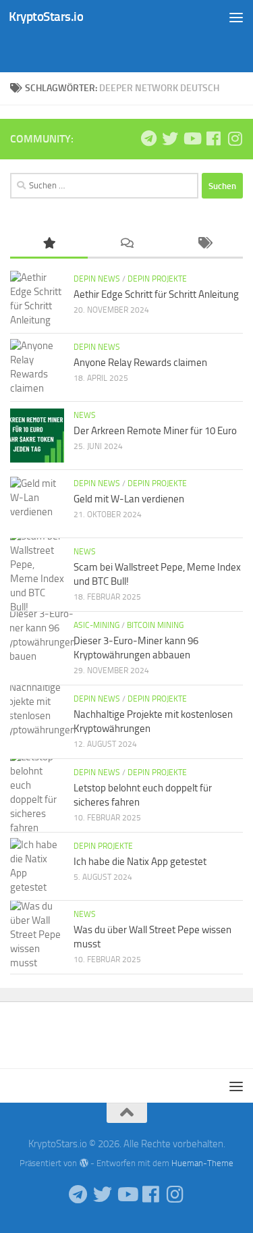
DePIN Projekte (157, 279)
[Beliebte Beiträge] (49, 244)
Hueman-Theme (202, 1163)
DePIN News (97, 279)
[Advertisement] (131, 51)
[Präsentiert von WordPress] (83, 1163)
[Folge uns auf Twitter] (170, 138)
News (85, 415)
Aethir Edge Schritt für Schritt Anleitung (156, 294)
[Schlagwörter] (204, 244)
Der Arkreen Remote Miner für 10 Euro (155, 431)
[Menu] (236, 17)
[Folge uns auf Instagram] (235, 138)
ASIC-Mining (96, 625)
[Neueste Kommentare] (126, 244)
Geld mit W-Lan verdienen (129, 499)
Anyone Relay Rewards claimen (140, 363)
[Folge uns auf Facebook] (213, 138)
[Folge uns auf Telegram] (148, 138)
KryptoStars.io (46, 16)
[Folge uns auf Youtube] (192, 138)
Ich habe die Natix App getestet (140, 862)
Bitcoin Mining (155, 625)
